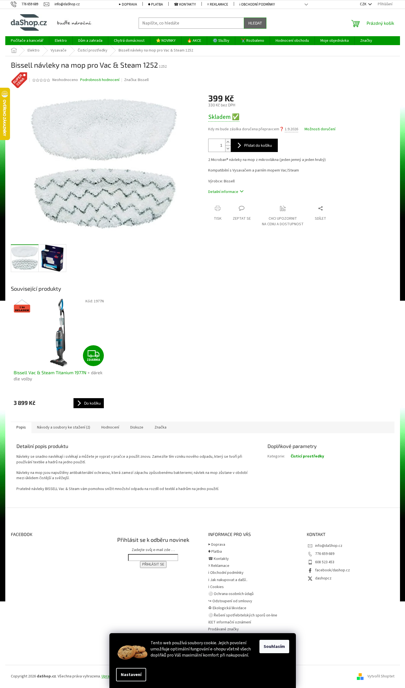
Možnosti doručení (320, 129)
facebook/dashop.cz (332, 570)
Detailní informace (223, 192)
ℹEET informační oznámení (229, 622)
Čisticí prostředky (307, 456)
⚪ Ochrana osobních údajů (231, 594)
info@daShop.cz (328, 546)
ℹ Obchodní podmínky (257, 4)
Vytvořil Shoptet (380, 676)
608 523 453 (324, 562)
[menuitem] (27, 40)
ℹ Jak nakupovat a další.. (227, 580)
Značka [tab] (160, 427)
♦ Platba (155, 4)
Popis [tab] (21, 427)
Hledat (255, 23)
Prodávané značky (223, 629)
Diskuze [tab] (136, 427)
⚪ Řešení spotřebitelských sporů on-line (242, 615)
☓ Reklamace (217, 4)
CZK (363, 4)
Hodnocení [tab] (110, 427)
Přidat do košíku (258, 145)
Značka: (136, 80)
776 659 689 (324, 554)
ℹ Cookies (216, 587)
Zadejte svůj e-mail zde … (153, 550)
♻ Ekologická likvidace (227, 608)
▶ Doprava (128, 4)
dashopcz (323, 578)
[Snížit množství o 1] (228, 148)
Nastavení (131, 675)
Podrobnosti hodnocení (99, 80)
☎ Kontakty (185, 4)
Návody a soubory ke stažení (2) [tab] (63, 427)
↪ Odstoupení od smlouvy (230, 601)
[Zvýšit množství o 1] (228, 142)
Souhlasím (274, 646)
